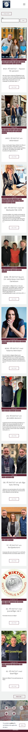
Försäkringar (8, 664)
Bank (3, 129)
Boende (7, 341)
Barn (3, 270)
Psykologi (21, 200)
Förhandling (15, 199)
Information (22, 61)
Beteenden (10, 199)
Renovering (4, 202)
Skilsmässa (4, 133)
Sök (2, 18)
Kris (15, 131)
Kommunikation (5, 131)
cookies (11, 723)
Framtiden (17, 61)
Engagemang (8, 61)
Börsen (7, 601)
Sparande (19, 63)
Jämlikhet (20, 129)
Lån (16, 601)
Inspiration (4, 63)
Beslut (3, 61)
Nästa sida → (19, 696)
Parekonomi (9, 63)
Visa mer (6, 13)
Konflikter (11, 131)
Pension (14, 63)
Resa (13, 477)
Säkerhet (9, 202)
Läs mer (14, 87)
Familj (13, 61)
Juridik (20, 199)
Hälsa (14, 341)
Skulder (13, 202)
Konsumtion (12, 410)
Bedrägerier (4, 199)
